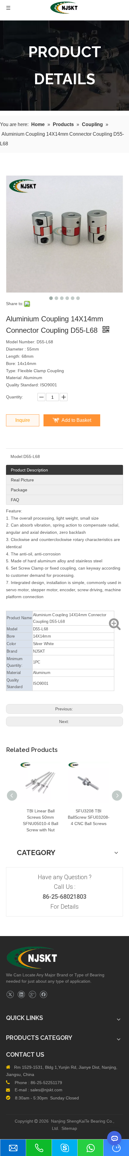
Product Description (29, 470)
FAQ (15, 499)
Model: (16, 456)
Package (19, 489)
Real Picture (22, 480)
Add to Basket (76, 420)
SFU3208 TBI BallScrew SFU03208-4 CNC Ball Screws (89, 817)
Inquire (22, 420)
